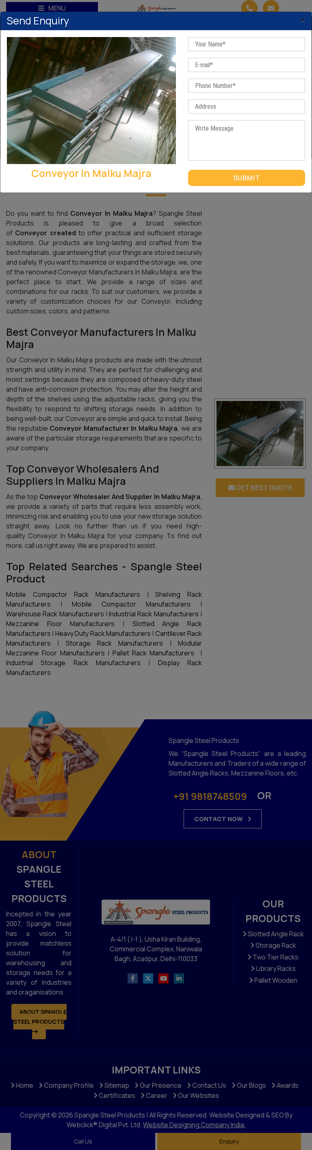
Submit (246, 177)
